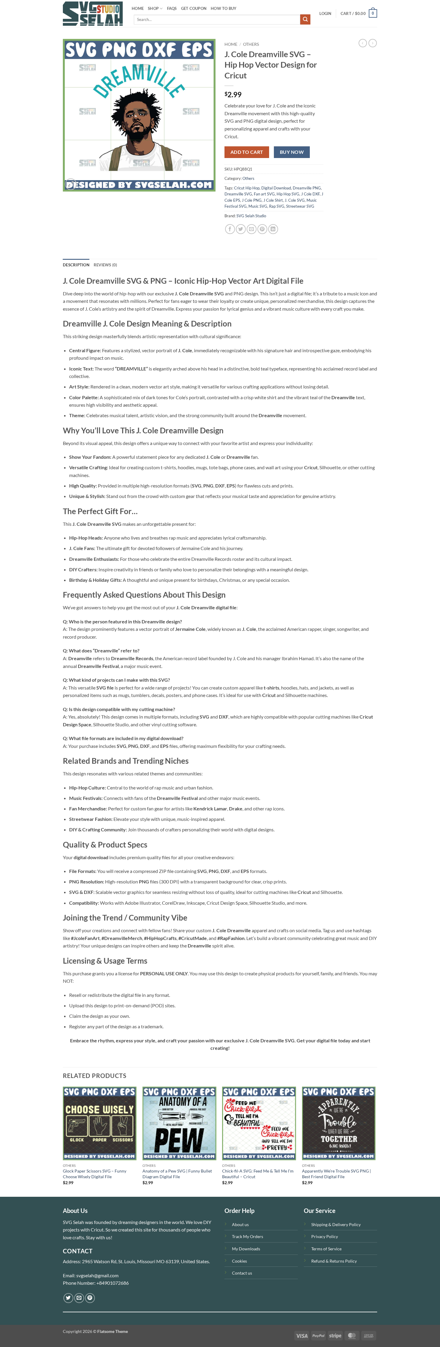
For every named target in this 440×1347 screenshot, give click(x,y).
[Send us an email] (79, 1298)
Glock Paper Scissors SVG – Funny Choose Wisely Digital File (94, 1173)
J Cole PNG (252, 200)
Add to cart (246, 152)
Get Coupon (194, 8)
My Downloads (246, 1248)
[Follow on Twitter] (68, 1298)
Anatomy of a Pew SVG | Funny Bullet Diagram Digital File (177, 1173)
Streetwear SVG (300, 206)
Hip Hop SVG (288, 194)
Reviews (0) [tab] (105, 264)
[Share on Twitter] (241, 229)
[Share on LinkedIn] (273, 229)
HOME (138, 8)
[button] (325, 13)
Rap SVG (276, 206)
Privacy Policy (324, 1236)
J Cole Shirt (273, 200)
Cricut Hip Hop (247, 188)
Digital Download (276, 188)
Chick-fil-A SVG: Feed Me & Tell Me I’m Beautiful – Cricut (258, 1173)
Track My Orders (247, 1236)
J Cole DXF (310, 194)
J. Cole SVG (295, 200)
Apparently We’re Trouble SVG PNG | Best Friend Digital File (336, 1173)
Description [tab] (76, 264)
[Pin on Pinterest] (262, 229)
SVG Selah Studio (251, 215)
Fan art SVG (264, 194)
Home (230, 44)
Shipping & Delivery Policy (336, 1224)
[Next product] (363, 43)
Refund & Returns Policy (334, 1261)
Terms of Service (326, 1248)
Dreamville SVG (238, 194)
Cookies (239, 1261)
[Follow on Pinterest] (90, 1298)
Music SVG (257, 206)
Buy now (292, 152)
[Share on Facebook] (230, 229)
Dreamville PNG (307, 188)
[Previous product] (372, 43)
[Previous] (63, 1141)
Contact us (242, 1272)
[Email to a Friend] (252, 229)
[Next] (375, 1141)
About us (240, 1224)
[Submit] (305, 19)
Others (251, 44)
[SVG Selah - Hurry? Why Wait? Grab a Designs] (93, 13)
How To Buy (224, 8)
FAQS (172, 8)
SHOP (153, 8)
